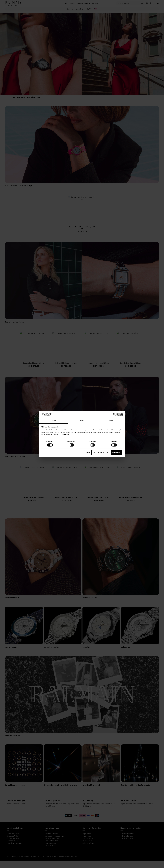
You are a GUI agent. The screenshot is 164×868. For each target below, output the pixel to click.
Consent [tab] (53, 420)
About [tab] (110, 420)
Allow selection (101, 452)
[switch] (71, 445)
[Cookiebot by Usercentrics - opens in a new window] (114, 414)
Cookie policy (64, 434)
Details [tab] (82, 420)
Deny (88, 452)
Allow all (116, 452)
